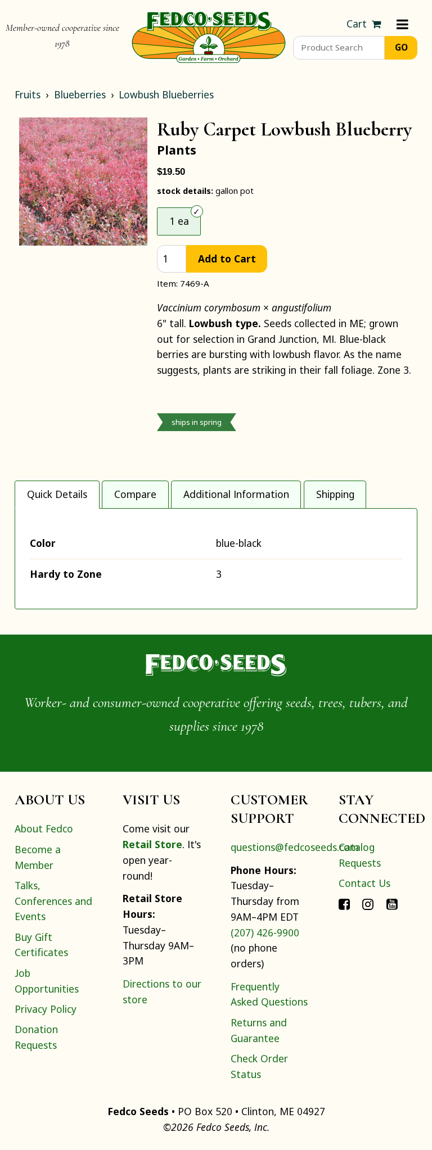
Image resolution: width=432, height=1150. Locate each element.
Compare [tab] (135, 494)
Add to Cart (227, 258)
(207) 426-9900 (265, 932)
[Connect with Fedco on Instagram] (368, 903)
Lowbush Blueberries (166, 94)
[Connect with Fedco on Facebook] (344, 903)
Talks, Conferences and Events (53, 901)
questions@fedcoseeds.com (295, 847)
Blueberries (80, 94)
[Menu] (402, 24)
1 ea (179, 221)
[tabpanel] (216, 558)
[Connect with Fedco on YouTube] (392, 903)
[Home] (208, 36)
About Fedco (44, 828)
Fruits (27, 94)
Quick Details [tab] (57, 494)
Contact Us (364, 883)
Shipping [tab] (335, 494)
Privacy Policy (45, 1009)
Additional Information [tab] (236, 494)
